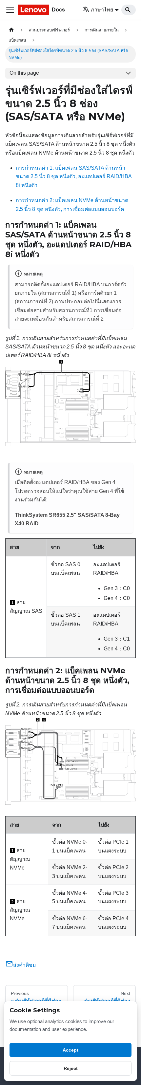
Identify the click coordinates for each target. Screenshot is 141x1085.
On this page (24, 73)
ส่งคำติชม (24, 965)
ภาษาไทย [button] (102, 9)
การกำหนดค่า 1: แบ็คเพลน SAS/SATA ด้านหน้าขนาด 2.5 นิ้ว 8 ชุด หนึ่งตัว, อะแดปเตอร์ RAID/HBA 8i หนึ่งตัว (73, 176)
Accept (70, 1050)
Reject (71, 1068)
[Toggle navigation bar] (10, 10)
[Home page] (11, 30)
